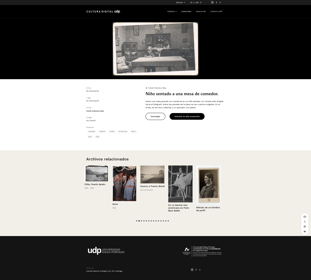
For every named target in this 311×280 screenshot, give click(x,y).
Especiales (186, 11)
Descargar (155, 116)
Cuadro (111, 131)
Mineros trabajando (206, 199)
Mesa (90, 137)
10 (158, 220)
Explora (171, 11)
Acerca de (201, 11)
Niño (97, 137)
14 (168, 220)
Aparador (91, 131)
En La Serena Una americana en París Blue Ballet (150, 208)
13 (165, 220)
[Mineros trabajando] (208, 181)
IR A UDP (195, 2)
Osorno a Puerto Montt (124, 186)
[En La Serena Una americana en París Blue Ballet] (152, 183)
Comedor (102, 131)
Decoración (123, 131)
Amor (87, 204)
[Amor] (96, 183)
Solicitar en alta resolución (187, 116)
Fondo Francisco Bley (95, 111)
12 (163, 220)
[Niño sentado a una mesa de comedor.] (155, 48)
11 (161, 220)
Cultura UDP (216, 11)
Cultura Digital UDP (103, 13)
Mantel (133, 131)
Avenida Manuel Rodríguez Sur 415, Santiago (104, 271)
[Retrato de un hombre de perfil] (180, 185)
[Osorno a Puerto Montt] (124, 174)
